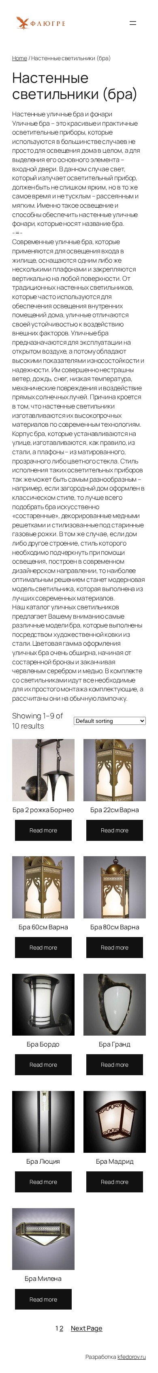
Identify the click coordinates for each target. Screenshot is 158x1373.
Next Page (86, 1328)
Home (19, 58)
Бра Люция (43, 1161)
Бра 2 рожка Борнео (43, 809)
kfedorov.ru (131, 1356)
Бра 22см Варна (114, 809)
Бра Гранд (114, 1044)
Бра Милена (43, 1278)
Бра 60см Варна (43, 927)
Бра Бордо (43, 1044)
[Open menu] (133, 23)
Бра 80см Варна (114, 927)
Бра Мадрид (115, 1161)
